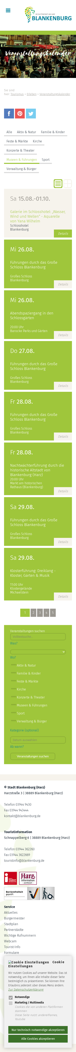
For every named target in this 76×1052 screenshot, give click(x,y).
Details (63, 233)
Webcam (10, 941)
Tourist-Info (12, 947)
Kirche (37, 141)
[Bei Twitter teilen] (31, 117)
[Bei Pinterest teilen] (20, 117)
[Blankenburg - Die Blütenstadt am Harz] (48, 23)
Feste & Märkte (17, 141)
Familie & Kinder (53, 132)
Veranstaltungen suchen (33, 756)
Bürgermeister (14, 918)
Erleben (31, 94)
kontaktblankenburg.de (22, 816)
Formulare (11, 953)
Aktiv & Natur (26, 132)
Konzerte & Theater (20, 150)
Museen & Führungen (21, 160)
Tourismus (17, 94)
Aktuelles (10, 913)
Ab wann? (17, 747)
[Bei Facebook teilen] (9, 117)
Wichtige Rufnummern (20, 935)
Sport (45, 160)
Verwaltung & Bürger (21, 169)
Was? (13, 643)
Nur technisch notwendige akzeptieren (38, 1030)
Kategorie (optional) (24, 730)
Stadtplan (11, 924)
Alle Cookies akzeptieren (38, 1039)
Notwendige (22, 997)
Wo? (13, 657)
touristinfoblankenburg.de (24, 861)
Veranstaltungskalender (55, 94)
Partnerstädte (14, 930)
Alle (9, 132)
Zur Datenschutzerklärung (26, 989)
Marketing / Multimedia (29, 1002)
